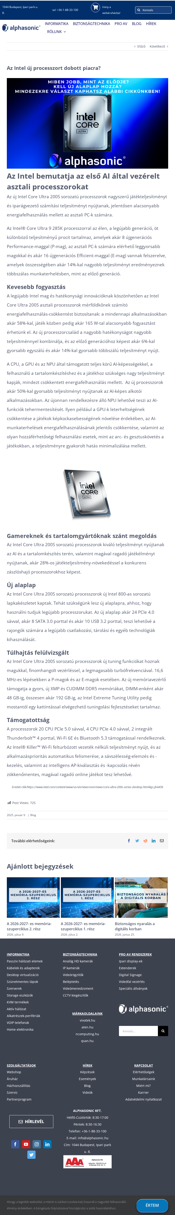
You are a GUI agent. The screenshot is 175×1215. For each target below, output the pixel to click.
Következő (157, 46)
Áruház (12, 1079)
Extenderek (127, 968)
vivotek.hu (87, 1020)
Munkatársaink (143, 1079)
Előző (141, 46)
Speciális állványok (133, 988)
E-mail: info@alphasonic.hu (87, 1138)
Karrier (143, 1092)
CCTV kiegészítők (75, 995)
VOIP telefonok (18, 1022)
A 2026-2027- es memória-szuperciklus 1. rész (29, 926)
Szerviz (12, 1092)
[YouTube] (26, 1144)
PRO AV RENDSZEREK (135, 954)
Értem (152, 1205)
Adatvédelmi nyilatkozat (143, 1099)
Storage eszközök (20, 995)
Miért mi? (143, 1085)
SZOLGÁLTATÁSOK (21, 1065)
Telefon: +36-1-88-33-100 (87, 1131)
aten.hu (87, 1027)
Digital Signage (130, 975)
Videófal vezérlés (132, 981)
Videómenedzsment (78, 988)
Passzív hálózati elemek (25, 961)
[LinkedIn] (47, 1144)
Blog (33, 815)
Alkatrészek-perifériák (23, 1016)
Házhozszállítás (18, 1085)
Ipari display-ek (130, 961)
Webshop (14, 1072)
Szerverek (14, 988)
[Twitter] (31, 1155)
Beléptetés (71, 981)
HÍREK (87, 1065)
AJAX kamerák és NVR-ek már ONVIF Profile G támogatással (140, 926)
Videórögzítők (73, 975)
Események (87, 1079)
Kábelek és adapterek (23, 968)
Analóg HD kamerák (78, 961)
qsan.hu (87, 1041)
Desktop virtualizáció (23, 975)
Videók (87, 1092)
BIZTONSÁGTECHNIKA (80, 954)
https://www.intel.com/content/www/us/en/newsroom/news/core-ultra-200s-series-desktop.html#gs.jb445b (95, 787)
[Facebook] (15, 1144)
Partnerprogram (19, 1099)
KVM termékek (18, 1002)
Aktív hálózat (16, 1009)
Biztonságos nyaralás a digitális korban (81, 926)
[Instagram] (37, 1144)
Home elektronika (20, 1029)
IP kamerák (71, 968)
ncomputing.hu (87, 1034)
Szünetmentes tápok (22, 981)
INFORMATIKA (18, 954)
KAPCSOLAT (143, 1065)
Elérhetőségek (143, 1072)
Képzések (87, 1072)
